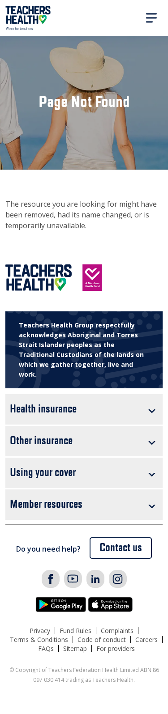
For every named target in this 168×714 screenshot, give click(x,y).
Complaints (117, 630)
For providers (115, 648)
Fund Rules (75, 630)
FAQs (46, 648)
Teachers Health (28, 18)
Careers (146, 639)
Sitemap (75, 648)
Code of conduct (102, 639)
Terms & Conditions (39, 639)
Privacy (40, 630)
